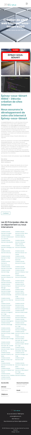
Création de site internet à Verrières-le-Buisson (8, 364)
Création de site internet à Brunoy (6, 252)
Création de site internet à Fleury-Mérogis (6, 286)
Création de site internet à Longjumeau (21, 308)
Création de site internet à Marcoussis (21, 311)
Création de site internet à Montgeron (7, 320)
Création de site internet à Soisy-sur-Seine (7, 359)
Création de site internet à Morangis (6, 323)
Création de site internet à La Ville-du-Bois (7, 300)
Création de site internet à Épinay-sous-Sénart (22, 272)
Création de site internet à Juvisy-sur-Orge (21, 294)
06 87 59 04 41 (15, 419)
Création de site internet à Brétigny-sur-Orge (8, 247)
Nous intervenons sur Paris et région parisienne (15, 421)
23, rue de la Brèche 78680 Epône (15, 414)
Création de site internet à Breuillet (20, 246)
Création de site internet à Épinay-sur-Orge (7, 277)
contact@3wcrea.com (22, 392)
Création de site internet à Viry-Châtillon (8, 374)
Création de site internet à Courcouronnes (5, 263)
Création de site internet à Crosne (20, 262)
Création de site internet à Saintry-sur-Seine (7, 354)
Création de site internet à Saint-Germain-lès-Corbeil (7, 343)
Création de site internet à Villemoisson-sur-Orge (22, 370)
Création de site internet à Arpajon (6, 232)
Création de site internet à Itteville (6, 294)
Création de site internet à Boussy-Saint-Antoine (20, 242)
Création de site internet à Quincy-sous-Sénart (22, 333)
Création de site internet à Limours (6, 304)
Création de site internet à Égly (5, 271)
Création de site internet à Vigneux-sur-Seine (22, 364)
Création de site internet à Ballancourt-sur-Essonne (7, 236)
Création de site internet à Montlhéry (21, 320)
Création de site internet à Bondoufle (7, 241)
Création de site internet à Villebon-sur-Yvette (8, 370)
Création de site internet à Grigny (6, 290)
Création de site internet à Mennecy (20, 316)
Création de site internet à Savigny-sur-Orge (21, 354)
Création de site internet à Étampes (20, 276)
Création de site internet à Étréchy (6, 281)
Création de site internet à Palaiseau (20, 329)
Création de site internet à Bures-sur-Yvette (21, 252)
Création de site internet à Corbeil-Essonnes (20, 258)
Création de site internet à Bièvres (20, 236)
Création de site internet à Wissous (20, 374)
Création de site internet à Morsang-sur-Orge (21, 324)
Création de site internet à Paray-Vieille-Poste (8, 333)
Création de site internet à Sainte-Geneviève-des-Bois (21, 349)
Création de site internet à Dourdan (6, 267)
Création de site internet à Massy (6, 316)
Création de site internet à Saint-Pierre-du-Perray (7, 349)
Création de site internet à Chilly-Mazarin (6, 258)
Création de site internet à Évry (19, 281)
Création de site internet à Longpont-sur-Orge (7, 312)
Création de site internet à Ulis (19, 358)
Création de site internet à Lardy (19, 299)
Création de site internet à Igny (19, 290)
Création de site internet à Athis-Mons (21, 232)
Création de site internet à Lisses (5, 308)
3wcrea (17, 432)
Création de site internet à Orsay (5, 329)
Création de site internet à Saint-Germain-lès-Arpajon (21, 338)
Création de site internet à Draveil (20, 267)
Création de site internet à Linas (19, 304)
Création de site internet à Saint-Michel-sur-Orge (22, 343)
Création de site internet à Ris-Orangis (7, 337)
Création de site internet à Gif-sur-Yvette (20, 286)
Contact (6, 213)
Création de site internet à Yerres (6, 378)
